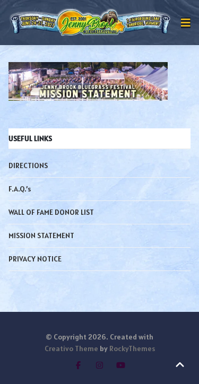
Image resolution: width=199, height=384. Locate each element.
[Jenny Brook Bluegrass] (90, 22)
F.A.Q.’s (19, 189)
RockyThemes (132, 348)
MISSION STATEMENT (41, 235)
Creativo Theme (71, 348)
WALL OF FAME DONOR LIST (51, 212)
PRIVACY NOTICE (35, 259)
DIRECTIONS (28, 165)
